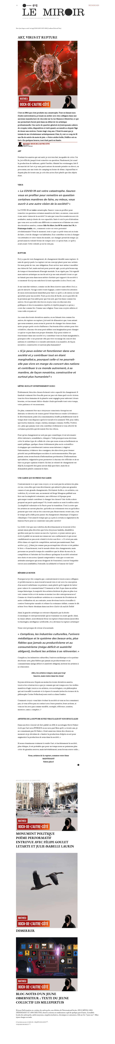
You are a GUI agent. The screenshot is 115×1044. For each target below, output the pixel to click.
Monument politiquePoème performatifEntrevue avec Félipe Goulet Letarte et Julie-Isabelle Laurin (45, 839)
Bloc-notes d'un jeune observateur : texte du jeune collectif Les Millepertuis (42, 998)
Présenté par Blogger (58, 1035)
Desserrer (25, 931)
